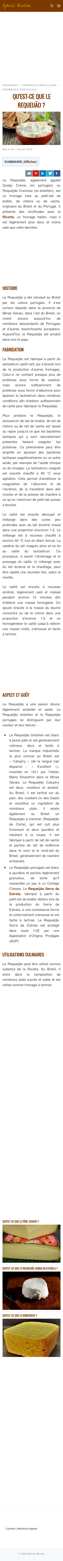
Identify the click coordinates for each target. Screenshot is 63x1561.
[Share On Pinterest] (35, 173)
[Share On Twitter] (50, 173)
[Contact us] (28, 173)
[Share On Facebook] (57, 173)
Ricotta (8, 216)
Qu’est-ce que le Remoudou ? (20, 1315)
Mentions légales (27, 1528)
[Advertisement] (31, 44)
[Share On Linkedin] (42, 173)
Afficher (30, 161)
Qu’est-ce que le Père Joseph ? (21, 1221)
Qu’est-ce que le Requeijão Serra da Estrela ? (30, 1268)
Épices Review (36, 1553)
